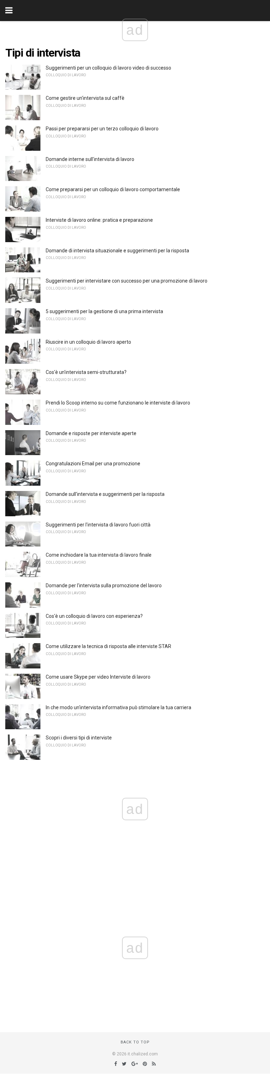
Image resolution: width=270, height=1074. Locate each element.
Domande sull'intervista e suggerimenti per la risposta (105, 494)
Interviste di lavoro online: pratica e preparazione (99, 220)
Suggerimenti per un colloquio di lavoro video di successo (108, 68)
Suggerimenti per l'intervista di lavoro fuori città (98, 525)
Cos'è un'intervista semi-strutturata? (86, 372)
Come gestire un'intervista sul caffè (85, 98)
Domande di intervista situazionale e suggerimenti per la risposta (117, 250)
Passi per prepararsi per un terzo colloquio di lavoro (102, 128)
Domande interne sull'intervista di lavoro (90, 159)
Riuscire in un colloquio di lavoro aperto (88, 342)
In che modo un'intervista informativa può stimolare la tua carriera (118, 707)
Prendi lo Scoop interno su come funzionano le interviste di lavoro (118, 403)
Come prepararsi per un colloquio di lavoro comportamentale (113, 189)
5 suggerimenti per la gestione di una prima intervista (104, 311)
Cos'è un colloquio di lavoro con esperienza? (94, 616)
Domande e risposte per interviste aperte (91, 433)
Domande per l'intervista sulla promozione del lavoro (104, 585)
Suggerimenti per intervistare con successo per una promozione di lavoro (126, 281)
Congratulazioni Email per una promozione (93, 463)
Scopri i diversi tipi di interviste (79, 737)
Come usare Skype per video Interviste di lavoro (98, 677)
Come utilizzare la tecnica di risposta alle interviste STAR (108, 646)
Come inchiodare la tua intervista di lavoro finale (99, 555)
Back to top (135, 1042)
